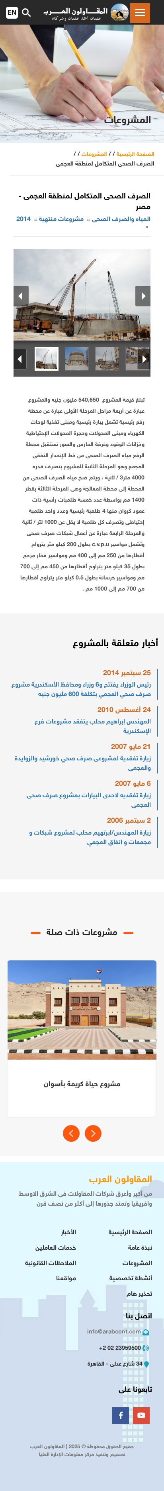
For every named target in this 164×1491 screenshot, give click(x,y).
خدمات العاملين (55, 1248)
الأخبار (68, 1233)
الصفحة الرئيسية (135, 154)
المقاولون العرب (120, 1180)
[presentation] (71, 1133)
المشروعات (94, 154)
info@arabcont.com (114, 1332)
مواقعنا (66, 1279)
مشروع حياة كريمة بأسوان (82, 1084)
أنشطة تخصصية (130, 1279)
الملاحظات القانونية (50, 1264)
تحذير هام (139, 1294)
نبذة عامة (140, 1248)
